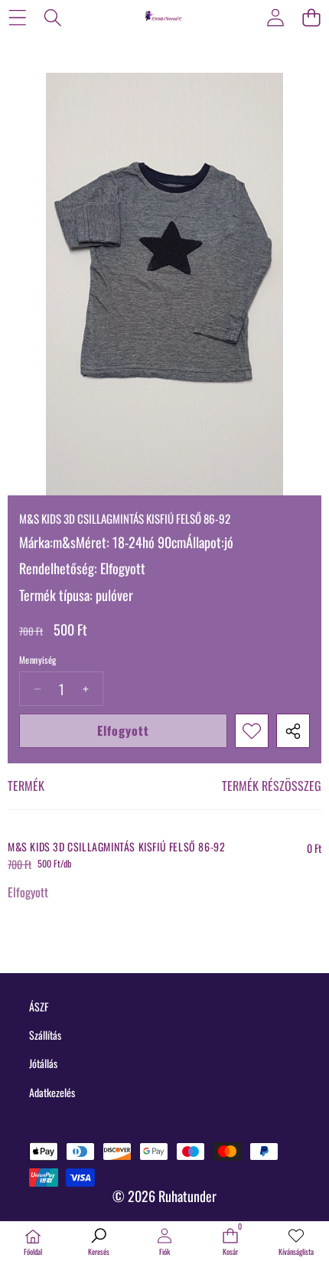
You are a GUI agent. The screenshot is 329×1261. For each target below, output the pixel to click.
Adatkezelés (52, 1092)
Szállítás (45, 1035)
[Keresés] (53, 17)
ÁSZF (38, 1006)
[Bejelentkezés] (275, 17)
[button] (311, 17)
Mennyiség (38, 660)
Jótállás (43, 1063)
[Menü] (17, 17)
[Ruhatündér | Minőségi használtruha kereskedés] (163, 16)
